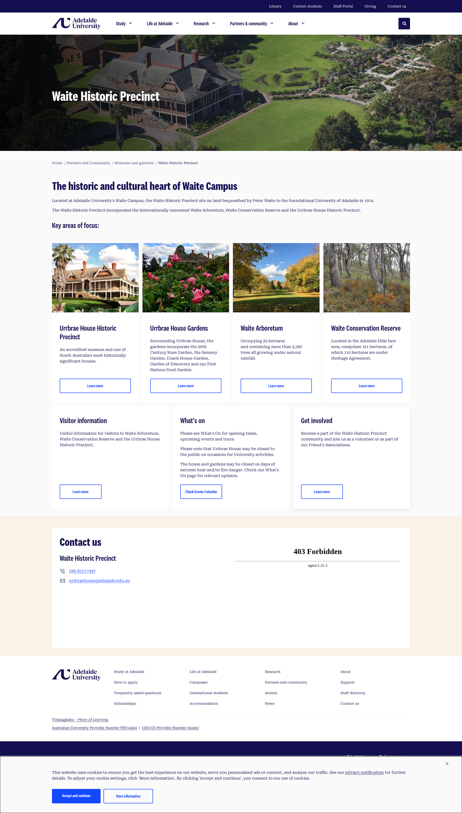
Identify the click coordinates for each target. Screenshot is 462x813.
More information (128, 796)
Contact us (397, 6)
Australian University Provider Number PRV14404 (94, 728)
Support (347, 682)
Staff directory (353, 693)
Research (272, 672)
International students (209, 693)
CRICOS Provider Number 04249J (170, 728)
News (270, 703)
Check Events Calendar (201, 491)
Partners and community (286, 682)
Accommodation (204, 703)
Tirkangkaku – (80, 720)
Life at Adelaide (203, 672)
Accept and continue (76, 795)
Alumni (271, 693)
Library (275, 6)
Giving (370, 6)
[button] (447, 764)
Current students (307, 6)
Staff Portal (343, 6)
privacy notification (364, 772)
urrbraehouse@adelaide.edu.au (99, 580)
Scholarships (125, 703)
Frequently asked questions (137, 693)
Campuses (198, 682)
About (345, 672)
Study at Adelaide (129, 672)
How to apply (126, 682)
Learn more (95, 385)
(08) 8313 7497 (82, 571)
